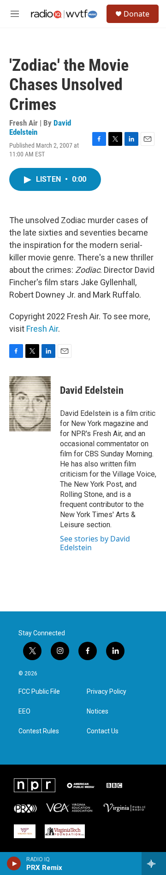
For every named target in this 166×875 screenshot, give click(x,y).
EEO (24, 711)
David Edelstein (92, 390)
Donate (136, 14)
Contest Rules (38, 731)
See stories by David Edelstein (95, 543)
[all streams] (154, 863)
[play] (14, 863)
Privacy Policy (106, 691)
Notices (97, 711)
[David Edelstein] (30, 404)
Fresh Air (42, 329)
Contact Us (103, 731)
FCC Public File (39, 691)
